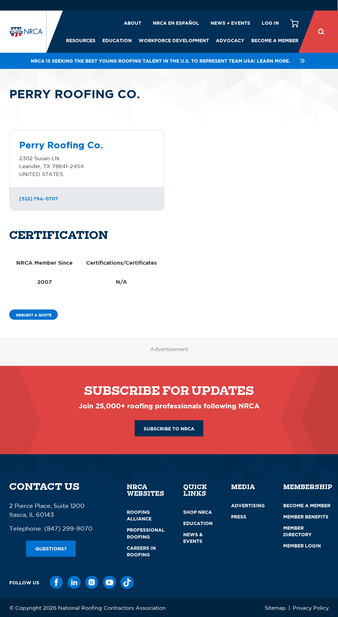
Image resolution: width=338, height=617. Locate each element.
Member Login (302, 545)
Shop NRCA (197, 512)
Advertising (248, 505)
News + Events (230, 23)
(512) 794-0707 (38, 198)
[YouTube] (109, 582)
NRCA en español (176, 23)
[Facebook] (56, 582)
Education (117, 40)
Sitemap (275, 608)
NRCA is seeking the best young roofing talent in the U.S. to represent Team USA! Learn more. (160, 61)
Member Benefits (305, 516)
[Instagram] (91, 582)
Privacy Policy (311, 608)
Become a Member (274, 40)
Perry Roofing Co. (61, 144)
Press (238, 516)
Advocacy (230, 40)
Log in (270, 23)
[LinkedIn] (74, 582)
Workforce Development (174, 40)
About (132, 23)
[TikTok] (127, 582)
